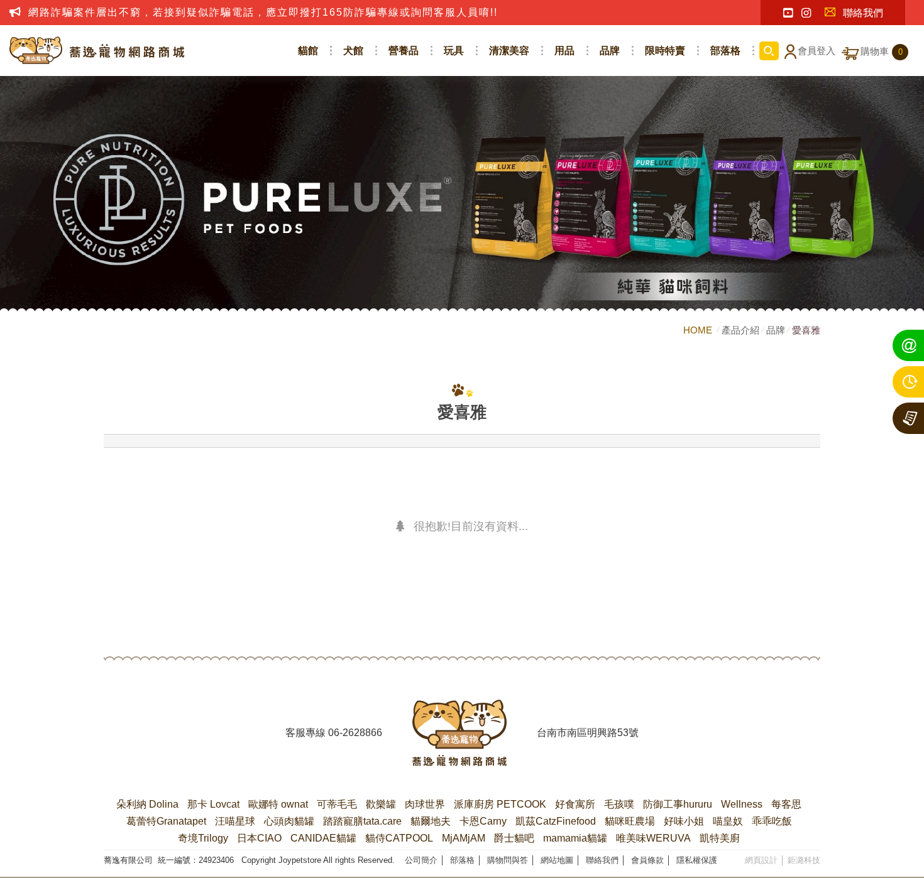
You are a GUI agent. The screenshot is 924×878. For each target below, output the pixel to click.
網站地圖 (557, 860)
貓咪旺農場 (630, 821)
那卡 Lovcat (213, 804)
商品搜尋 (769, 50)
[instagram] (806, 13)
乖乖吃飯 (772, 821)
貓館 (308, 50)
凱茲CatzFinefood (555, 821)
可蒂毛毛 (337, 804)
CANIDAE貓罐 (323, 838)
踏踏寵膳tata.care (362, 821)
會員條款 (647, 860)
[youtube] (788, 13)
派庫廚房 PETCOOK (500, 804)
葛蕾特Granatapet (166, 821)
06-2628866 (355, 732)
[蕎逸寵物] (97, 50)
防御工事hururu (677, 804)
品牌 (610, 50)
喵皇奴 (728, 821)
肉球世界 (425, 804)
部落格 (725, 50)
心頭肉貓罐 (289, 821)
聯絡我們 (863, 13)
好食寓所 (575, 804)
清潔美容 (509, 50)
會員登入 (816, 51)
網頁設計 (761, 860)
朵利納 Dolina (147, 804)
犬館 (353, 50)
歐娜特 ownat (278, 804)
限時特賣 (665, 50)
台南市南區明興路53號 (588, 732)
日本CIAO (259, 838)
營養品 (403, 50)
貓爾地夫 (430, 821)
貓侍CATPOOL (399, 838)
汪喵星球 (235, 821)
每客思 (786, 804)
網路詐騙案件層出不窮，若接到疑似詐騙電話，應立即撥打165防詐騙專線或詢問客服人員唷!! (263, 12)
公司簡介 (421, 860)
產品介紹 (740, 330)
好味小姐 (684, 821)
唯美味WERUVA (653, 838)
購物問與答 (507, 860)
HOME (699, 330)
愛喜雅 (806, 330)
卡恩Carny (483, 821)
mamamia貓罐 (575, 838)
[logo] (459, 733)
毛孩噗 (619, 804)
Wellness (741, 804)
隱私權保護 (696, 860)
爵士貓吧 (514, 838)
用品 (564, 50)
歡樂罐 (381, 804)
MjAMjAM (463, 838)
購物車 (882, 51)
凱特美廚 (720, 838)
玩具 (454, 50)
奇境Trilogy (203, 838)
